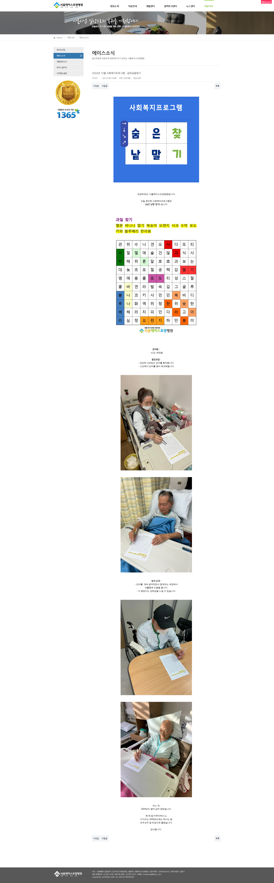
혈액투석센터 (170, 6)
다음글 (104, 86)
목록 (217, 86)
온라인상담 (61, 50)
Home (59, 37)
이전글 (96, 86)
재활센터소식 (62, 61)
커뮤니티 (208, 6)
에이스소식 (84, 37)
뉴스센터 (190, 6)
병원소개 (114, 6)
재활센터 (150, 6)
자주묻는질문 (62, 73)
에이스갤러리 (62, 67)
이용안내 (132, 6)
